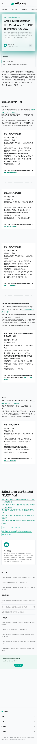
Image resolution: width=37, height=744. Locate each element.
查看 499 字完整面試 (10, 226)
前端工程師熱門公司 (8, 61)
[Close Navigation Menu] (3, 3)
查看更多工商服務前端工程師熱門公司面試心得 (15, 64)
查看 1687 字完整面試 (10, 172)
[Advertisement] (18, 688)
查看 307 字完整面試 (10, 460)
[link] (18, 577)
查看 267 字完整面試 (10, 285)
